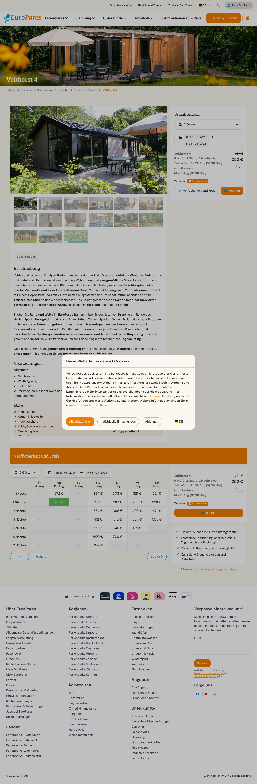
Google (155, 396)
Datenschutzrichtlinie (92, 405)
